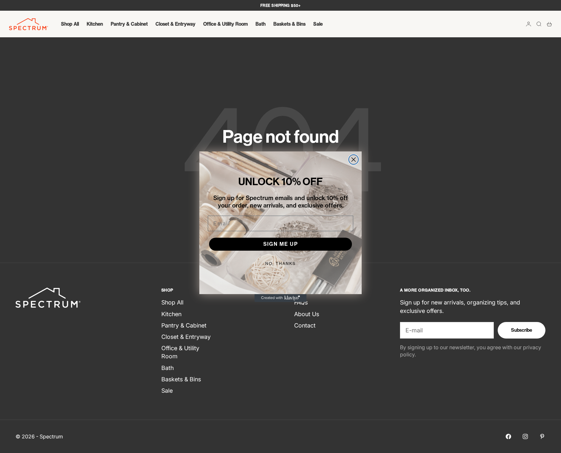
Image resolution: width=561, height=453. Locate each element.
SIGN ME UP (280, 244)
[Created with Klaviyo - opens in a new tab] (280, 298)
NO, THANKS (280, 263)
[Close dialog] (353, 159)
